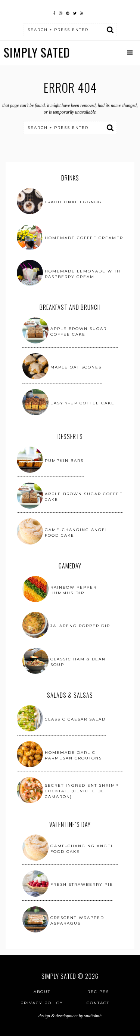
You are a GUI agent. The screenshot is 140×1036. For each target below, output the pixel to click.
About (42, 991)
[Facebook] (54, 12)
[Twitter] (75, 12)
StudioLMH (93, 1015)
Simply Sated (37, 52)
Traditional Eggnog (73, 202)
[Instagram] (60, 12)
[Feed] (81, 12)
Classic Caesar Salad (75, 719)
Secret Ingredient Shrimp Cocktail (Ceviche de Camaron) (82, 791)
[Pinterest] (67, 12)
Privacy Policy (42, 1002)
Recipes (98, 991)
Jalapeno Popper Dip (80, 625)
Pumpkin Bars (64, 460)
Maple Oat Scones (76, 367)
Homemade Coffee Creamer (84, 237)
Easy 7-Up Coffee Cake (82, 403)
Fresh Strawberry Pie (81, 884)
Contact (98, 1002)
